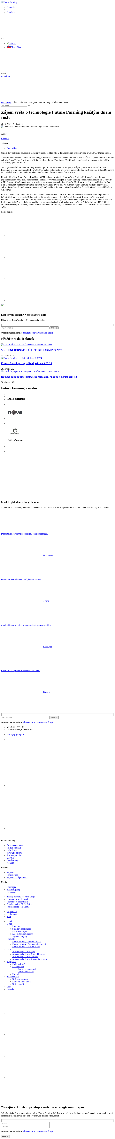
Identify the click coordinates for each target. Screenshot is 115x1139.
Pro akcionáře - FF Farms (18, 907)
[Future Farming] (9, 2)
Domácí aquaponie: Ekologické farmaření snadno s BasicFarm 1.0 (39, 376)
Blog (9, 987)
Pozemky (16, 974)
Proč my (16, 926)
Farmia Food (12, 875)
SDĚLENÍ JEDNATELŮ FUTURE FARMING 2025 (31, 350)
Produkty (11, 939)
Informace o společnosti (17, 899)
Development (18, 966)
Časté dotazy (12, 860)
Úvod (9, 921)
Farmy (9, 949)
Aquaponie (12, 911)
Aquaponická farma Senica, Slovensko (29, 959)
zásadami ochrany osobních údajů (38, 333)
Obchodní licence (26, 971)
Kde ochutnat (13, 976)
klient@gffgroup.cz (15, 734)
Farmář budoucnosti (27, 969)
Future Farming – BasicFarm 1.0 (26, 941)
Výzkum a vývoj (19, 936)
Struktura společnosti (21, 929)
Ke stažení (11, 892)
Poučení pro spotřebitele (17, 902)
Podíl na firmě (18, 964)
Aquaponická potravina (17, 877)
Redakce (5, 138)
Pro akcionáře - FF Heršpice (19, 904)
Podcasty (11, 7)
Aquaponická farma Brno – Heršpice (28, 954)
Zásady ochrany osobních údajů (21, 896)
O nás (9, 924)
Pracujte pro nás (14, 855)
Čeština (12, 43)
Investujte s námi (14, 853)
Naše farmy (12, 850)
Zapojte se (11, 12)
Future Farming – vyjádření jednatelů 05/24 (26, 363)
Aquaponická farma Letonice (25, 956)
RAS (9, 916)
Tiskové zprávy (13, 889)
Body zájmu (12, 148)
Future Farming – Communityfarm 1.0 (29, 944)
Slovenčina (16, 47)
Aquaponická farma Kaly (23, 951)
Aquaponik (12, 872)
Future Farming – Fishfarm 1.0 (26, 946)
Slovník (10, 858)
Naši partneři (18, 984)
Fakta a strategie (14, 848)
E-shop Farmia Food (21, 981)
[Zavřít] (22, 1101)
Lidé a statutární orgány (22, 934)
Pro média (11, 887)
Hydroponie (12, 914)
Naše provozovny (20, 979)
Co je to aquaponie (15, 845)
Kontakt (10, 863)
